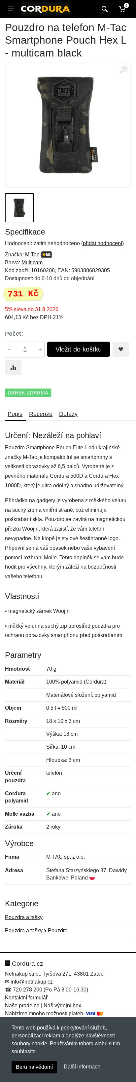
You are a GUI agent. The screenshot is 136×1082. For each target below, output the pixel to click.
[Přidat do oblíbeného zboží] (121, 349)
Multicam (32, 262)
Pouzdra (58, 930)
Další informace (82, 1066)
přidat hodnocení (102, 243)
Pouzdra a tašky (24, 917)
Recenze (40, 414)
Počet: (14, 333)
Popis (15, 414)
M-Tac (32, 254)
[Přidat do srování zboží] (13, 367)
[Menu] (11, 9)
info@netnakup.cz (32, 982)
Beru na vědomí (34, 1067)
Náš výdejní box (62, 1005)
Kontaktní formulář (26, 997)
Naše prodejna (22, 1005)
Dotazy (68, 414)
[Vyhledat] (104, 9)
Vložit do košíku (78, 349)
